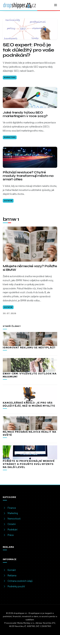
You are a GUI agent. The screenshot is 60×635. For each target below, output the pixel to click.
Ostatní (8, 201)
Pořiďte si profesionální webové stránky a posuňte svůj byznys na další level (29, 464)
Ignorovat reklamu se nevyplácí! (29, 347)
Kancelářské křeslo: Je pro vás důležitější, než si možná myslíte (29, 404)
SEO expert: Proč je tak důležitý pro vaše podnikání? (28, 50)
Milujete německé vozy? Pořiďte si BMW (30, 268)
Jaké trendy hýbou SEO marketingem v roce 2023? (25, 114)
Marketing (9, 77)
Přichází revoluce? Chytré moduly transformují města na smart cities (28, 175)
